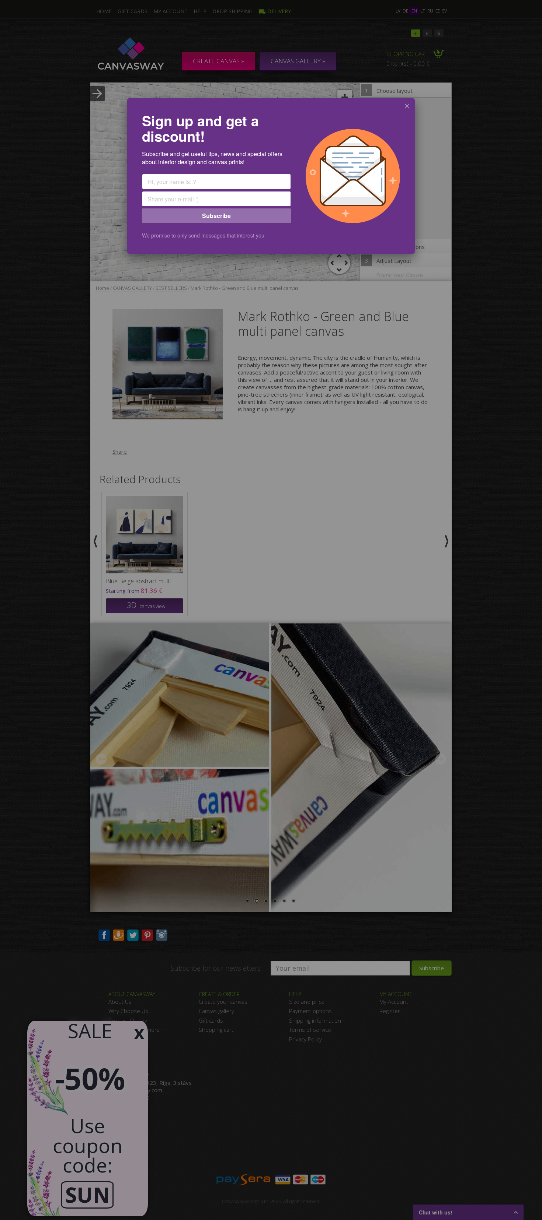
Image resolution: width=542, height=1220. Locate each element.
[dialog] (271, 176)
